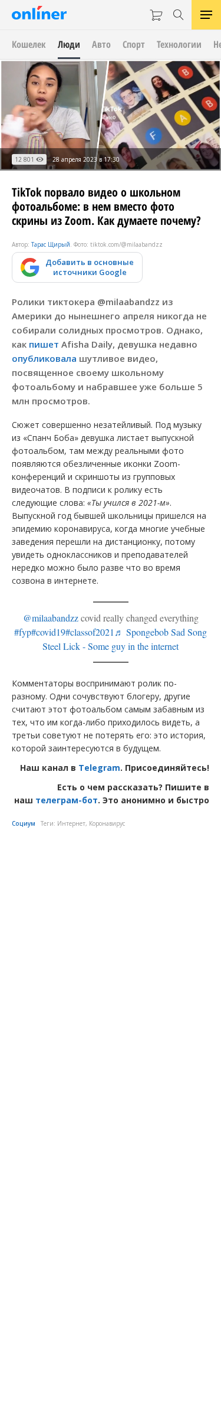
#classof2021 (89, 632)
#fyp (22, 632)
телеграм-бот (66, 800)
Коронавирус (107, 823)
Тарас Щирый (50, 244)
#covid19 (48, 632)
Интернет (71, 823)
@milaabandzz (50, 617)
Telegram (99, 767)
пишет (44, 344)
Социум (23, 823)
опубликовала (44, 358)
